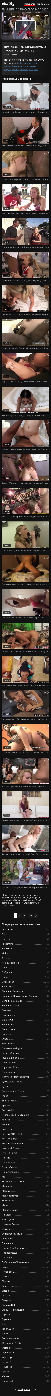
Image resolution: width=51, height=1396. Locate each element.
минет (33, 66)
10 (30, 915)
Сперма (33, 69)
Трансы (45, 4)
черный (8, 66)
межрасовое (21, 66)
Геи (38, 4)
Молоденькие (20, 69)
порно (28, 895)
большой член (28, 63)
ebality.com (24, 1389)
